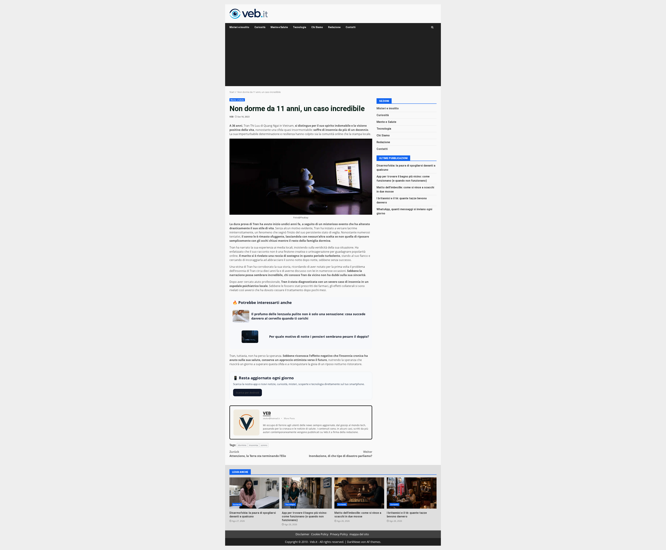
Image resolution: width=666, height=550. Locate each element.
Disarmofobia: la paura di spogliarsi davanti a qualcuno (254, 493)
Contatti (351, 27)
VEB (231, 116)
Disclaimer (302, 534)
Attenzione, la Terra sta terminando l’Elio (257, 454)
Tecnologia (299, 27)
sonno (264, 445)
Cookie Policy (319, 534)
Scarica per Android (247, 392)
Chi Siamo (317, 27)
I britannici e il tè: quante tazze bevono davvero (412, 493)
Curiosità (259, 27)
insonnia (253, 445)
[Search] (432, 27)
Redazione (334, 27)
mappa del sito (359, 534)
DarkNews (353, 542)
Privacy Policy (339, 534)
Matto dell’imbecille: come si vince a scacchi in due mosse (359, 493)
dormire (242, 445)
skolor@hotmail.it (271, 418)
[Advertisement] (333, 60)
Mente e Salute (279, 27)
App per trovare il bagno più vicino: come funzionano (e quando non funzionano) (307, 493)
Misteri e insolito (239, 27)
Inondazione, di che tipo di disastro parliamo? (340, 454)
